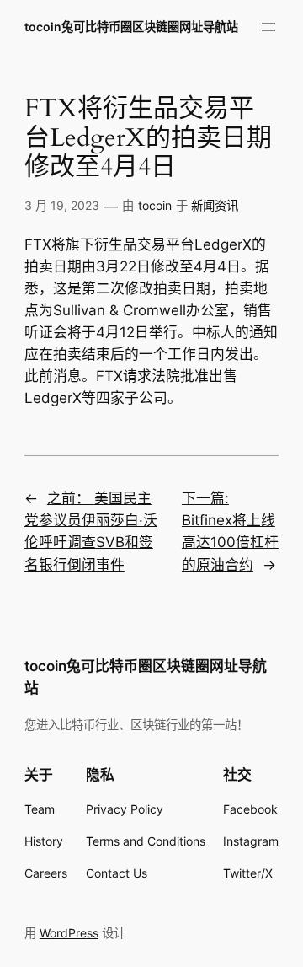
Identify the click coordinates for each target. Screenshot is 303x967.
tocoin (155, 205)
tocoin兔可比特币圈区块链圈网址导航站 (131, 26)
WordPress (69, 933)
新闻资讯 (214, 205)
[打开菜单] (268, 27)
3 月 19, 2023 (61, 205)
